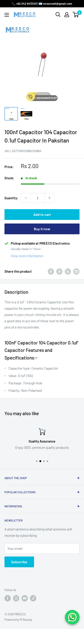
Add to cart (42, 214)
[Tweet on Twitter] (68, 271)
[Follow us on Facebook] (7, 598)
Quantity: (11, 198)
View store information (27, 256)
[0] (76, 14)
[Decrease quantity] (25, 198)
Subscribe (19, 562)
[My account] (67, 14)
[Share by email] (76, 271)
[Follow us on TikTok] (33, 598)
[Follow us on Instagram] (16, 598)
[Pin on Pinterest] (59, 271)
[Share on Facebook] (51, 271)
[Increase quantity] (49, 198)
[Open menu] (6, 15)
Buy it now (42, 229)
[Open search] (58, 14)
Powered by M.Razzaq (18, 619)
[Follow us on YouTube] (25, 598)
